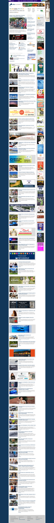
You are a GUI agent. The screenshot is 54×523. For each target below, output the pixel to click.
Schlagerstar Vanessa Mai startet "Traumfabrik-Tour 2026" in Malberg (30, 30)
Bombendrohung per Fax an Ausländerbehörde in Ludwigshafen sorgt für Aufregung (25, 389)
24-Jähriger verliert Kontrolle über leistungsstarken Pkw (26, 238)
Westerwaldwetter (40, 24)
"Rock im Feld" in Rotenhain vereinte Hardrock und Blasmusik (22, 49)
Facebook (30, 8)
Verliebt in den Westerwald (22, 519)
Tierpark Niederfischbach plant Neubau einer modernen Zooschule (26, 197)
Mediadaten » (28, 520)
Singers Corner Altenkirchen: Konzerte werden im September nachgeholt (17, 16)
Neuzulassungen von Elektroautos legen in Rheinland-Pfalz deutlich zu (27, 143)
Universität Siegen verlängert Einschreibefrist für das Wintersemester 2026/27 (26, 359)
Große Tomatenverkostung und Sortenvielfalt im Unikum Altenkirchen (26, 166)
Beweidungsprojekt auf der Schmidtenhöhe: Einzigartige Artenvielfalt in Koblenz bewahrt (26, 419)
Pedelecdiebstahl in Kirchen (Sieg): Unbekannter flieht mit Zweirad (26, 495)
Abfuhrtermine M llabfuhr (30, 50)
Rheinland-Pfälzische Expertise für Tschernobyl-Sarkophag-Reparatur (25, 432)
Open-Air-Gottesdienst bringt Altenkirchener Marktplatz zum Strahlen (26, 406)
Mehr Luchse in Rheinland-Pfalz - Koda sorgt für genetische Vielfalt (25, 439)
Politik (13, 8)
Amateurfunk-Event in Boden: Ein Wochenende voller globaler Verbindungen (26, 269)
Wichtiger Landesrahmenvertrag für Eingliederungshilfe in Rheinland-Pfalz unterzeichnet (26, 293)
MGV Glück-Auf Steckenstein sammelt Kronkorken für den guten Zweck (31, 34)
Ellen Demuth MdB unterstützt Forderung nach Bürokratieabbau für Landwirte (25, 487)
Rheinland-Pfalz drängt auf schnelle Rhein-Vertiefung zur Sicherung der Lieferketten (26, 149)
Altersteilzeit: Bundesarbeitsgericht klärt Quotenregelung (26, 341)
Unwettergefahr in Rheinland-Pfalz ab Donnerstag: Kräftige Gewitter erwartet (31, 25)
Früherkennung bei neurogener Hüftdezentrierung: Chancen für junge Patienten (25, 413)
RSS (19, 518)
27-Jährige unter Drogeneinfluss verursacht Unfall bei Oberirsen (31, 38)
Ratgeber (18, 10)
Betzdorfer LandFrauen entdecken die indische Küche (26, 118)
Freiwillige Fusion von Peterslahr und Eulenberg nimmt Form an (26, 214)
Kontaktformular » (38, 519)
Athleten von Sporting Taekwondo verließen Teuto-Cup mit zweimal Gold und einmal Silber (26, 459)
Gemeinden (21, 10)
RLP (23, 8)
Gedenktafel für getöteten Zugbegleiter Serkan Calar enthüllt (26, 318)
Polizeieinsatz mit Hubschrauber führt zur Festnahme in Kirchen (30, 18)
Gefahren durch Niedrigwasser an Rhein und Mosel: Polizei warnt (27, 425)
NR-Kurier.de (29, 10)
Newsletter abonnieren (29, 51)
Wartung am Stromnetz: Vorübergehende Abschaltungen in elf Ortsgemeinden (27, 95)
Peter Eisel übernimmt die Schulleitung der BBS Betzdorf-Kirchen (26, 445)
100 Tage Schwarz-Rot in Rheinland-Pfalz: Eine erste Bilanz (26, 473)
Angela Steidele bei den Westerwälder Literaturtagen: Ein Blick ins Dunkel (26, 287)
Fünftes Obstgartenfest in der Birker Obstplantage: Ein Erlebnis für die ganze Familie (26, 245)
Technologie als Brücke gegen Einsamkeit (24, 261)
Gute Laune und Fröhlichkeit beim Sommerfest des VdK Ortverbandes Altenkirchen (26, 480)
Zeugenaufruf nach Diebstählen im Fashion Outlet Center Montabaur (26, 382)
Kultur (21, 8)
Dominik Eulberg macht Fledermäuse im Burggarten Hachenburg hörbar (26, 87)
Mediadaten (33, 9)
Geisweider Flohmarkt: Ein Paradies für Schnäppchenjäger (26, 500)
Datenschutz (33, 10)
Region (10, 8)
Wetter (23, 10)
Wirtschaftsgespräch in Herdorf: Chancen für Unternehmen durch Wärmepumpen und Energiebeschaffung (25, 507)
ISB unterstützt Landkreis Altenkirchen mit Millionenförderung (24, 335)
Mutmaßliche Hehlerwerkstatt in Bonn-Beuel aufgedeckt (26, 365)
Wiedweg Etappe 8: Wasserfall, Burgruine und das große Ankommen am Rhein (13, 48)
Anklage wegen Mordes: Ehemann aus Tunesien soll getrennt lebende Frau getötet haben (26, 74)
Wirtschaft (15, 8)
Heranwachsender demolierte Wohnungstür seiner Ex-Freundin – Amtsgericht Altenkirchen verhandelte (26, 466)
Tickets (37, 10)
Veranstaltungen (15, 10)
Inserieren (33, 8)
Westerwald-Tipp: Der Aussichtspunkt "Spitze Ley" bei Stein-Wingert (13, 44)
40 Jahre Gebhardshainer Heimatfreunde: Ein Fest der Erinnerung (26, 126)
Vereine (19, 8)
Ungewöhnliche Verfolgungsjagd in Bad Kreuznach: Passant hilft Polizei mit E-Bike (25, 452)
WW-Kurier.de (29, 9)
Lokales (10, 10)
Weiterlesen (19, 32)
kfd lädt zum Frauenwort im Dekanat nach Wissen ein (26, 172)
